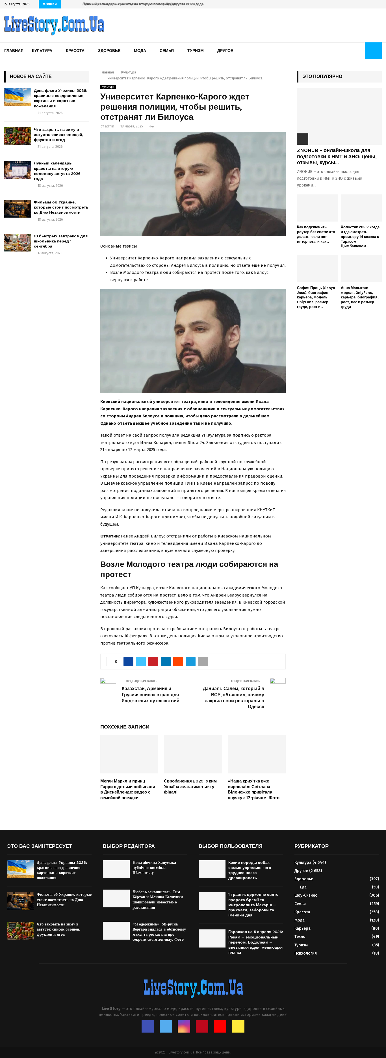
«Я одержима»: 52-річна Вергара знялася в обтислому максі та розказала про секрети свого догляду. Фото (159, 932)
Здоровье (109, 50)
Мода (140, 50)
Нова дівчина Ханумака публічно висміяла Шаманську (154, 867)
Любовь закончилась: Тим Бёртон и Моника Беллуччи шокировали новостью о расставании (158, 900)
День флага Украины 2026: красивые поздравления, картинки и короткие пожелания (60, 98)
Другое (225, 50)
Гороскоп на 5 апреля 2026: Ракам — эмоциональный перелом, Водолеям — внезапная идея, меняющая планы (255, 942)
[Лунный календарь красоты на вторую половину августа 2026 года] (17, 170)
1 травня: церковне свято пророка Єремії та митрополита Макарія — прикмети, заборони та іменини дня (253, 905)
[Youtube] (220, 1026)
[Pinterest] (202, 1026)
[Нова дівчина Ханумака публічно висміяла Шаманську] (116, 869)
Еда (303, 887)
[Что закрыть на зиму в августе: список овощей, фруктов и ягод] (17, 136)
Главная (13, 50)
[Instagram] (184, 1026)
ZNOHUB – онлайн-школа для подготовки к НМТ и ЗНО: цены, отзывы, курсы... (337, 156)
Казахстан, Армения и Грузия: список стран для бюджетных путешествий (150, 694)
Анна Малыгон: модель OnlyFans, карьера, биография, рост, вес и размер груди (360, 297)
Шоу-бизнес (305, 895)
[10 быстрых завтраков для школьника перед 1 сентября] (17, 243)
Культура (42, 50)
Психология (305, 953)
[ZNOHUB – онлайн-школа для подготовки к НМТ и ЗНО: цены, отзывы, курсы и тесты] (339, 116)
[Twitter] (166, 1026)
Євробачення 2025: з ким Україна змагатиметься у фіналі (190, 787)
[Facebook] (148, 1026)
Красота (75, 50)
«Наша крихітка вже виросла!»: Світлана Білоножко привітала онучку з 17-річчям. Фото (253, 789)
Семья (167, 50)
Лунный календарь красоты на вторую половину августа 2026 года (141, 4)
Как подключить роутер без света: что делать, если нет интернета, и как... (316, 234)
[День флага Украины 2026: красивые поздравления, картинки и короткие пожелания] (17, 97)
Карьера (302, 928)
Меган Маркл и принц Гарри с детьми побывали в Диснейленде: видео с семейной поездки (127, 789)
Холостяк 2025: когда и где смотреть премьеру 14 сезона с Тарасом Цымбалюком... (360, 236)
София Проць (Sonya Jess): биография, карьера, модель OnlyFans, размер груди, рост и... (316, 297)
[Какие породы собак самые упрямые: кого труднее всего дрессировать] (212, 869)
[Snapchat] (238, 1026)
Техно (299, 936)
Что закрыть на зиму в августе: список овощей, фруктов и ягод (58, 134)
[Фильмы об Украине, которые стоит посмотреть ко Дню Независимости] (17, 209)
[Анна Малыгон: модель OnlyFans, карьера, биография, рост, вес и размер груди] (361, 268)
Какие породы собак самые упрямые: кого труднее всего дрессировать (249, 870)
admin (109, 126)
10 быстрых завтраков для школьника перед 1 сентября (61, 241)
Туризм (195, 50)
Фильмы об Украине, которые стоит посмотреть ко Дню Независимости (61, 207)
